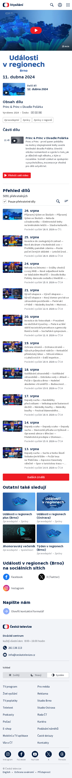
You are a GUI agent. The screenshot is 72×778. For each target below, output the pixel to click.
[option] (14, 675)
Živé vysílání (10, 693)
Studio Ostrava (46, 707)
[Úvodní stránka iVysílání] (13, 5)
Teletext (8, 707)
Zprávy (26, 120)
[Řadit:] (66, 201)
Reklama (42, 693)
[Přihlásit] (60, 5)
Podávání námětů (47, 728)
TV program (10, 686)
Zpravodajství (11, 120)
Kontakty (43, 742)
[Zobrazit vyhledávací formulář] (52, 5)
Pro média (43, 686)
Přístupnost (44, 772)
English (6, 772)
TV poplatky (10, 700)
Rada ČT (42, 714)
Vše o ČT (8, 742)
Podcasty (8, 714)
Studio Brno (44, 700)
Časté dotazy (45, 735)
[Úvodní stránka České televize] (17, 627)
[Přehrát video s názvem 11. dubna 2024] (36, 30)
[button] (36, 30)
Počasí (7, 721)
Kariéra (41, 721)
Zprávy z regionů (43, 120)
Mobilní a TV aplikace (15, 735)
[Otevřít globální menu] (68, 5)
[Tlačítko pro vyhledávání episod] (58, 201)
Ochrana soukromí (24, 772)
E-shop (7, 728)
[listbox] (36, 675)
